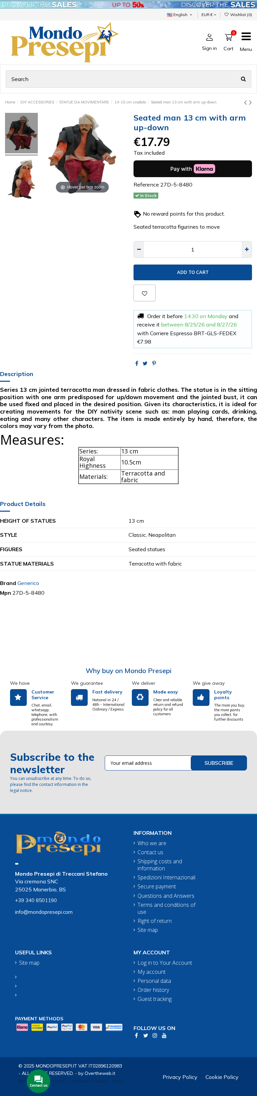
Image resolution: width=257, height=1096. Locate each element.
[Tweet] (145, 363)
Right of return (155, 921)
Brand (8, 583)
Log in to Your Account (165, 962)
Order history (153, 990)
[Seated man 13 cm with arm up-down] (21, 134)
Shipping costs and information (160, 865)
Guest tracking (155, 999)
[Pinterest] (154, 363)
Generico (28, 583)
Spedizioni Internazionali (166, 877)
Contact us (150, 852)
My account (152, 971)
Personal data (154, 980)
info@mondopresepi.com (44, 912)
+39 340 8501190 (36, 900)
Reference (146, 184)
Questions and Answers (166, 895)
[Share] (136, 363)
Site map (148, 930)
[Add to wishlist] (145, 293)
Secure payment (157, 886)
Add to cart (193, 272)
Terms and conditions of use (166, 908)
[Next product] (250, 102)
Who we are (152, 843)
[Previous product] (246, 102)
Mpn (5, 592)
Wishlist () (240, 14)
